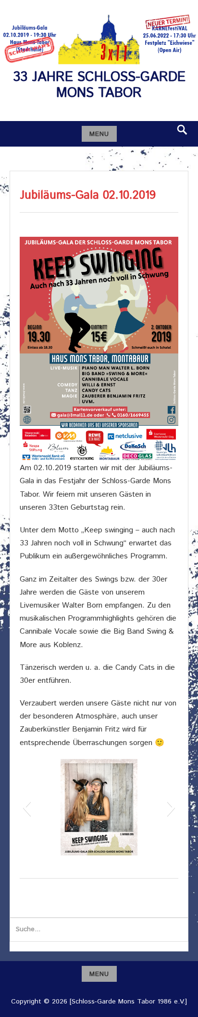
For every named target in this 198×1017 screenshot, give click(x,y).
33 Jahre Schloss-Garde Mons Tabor (99, 85)
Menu (99, 134)
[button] (26, 807)
